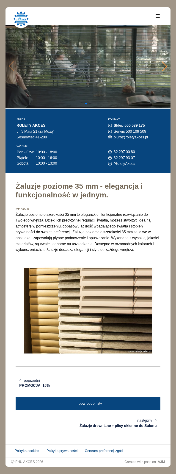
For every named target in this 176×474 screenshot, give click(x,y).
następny (118, 423)
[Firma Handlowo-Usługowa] (21, 19)
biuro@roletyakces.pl (131, 137)
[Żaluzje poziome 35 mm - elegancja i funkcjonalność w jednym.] (88, 310)
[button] (165, 66)
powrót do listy (90, 403)
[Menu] (157, 16)
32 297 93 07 (124, 158)
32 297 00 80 (124, 152)
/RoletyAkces (124, 163)
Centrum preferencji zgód (104, 451)
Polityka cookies (27, 451)
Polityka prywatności (62, 451)
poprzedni (34, 383)
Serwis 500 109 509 (130, 131)
